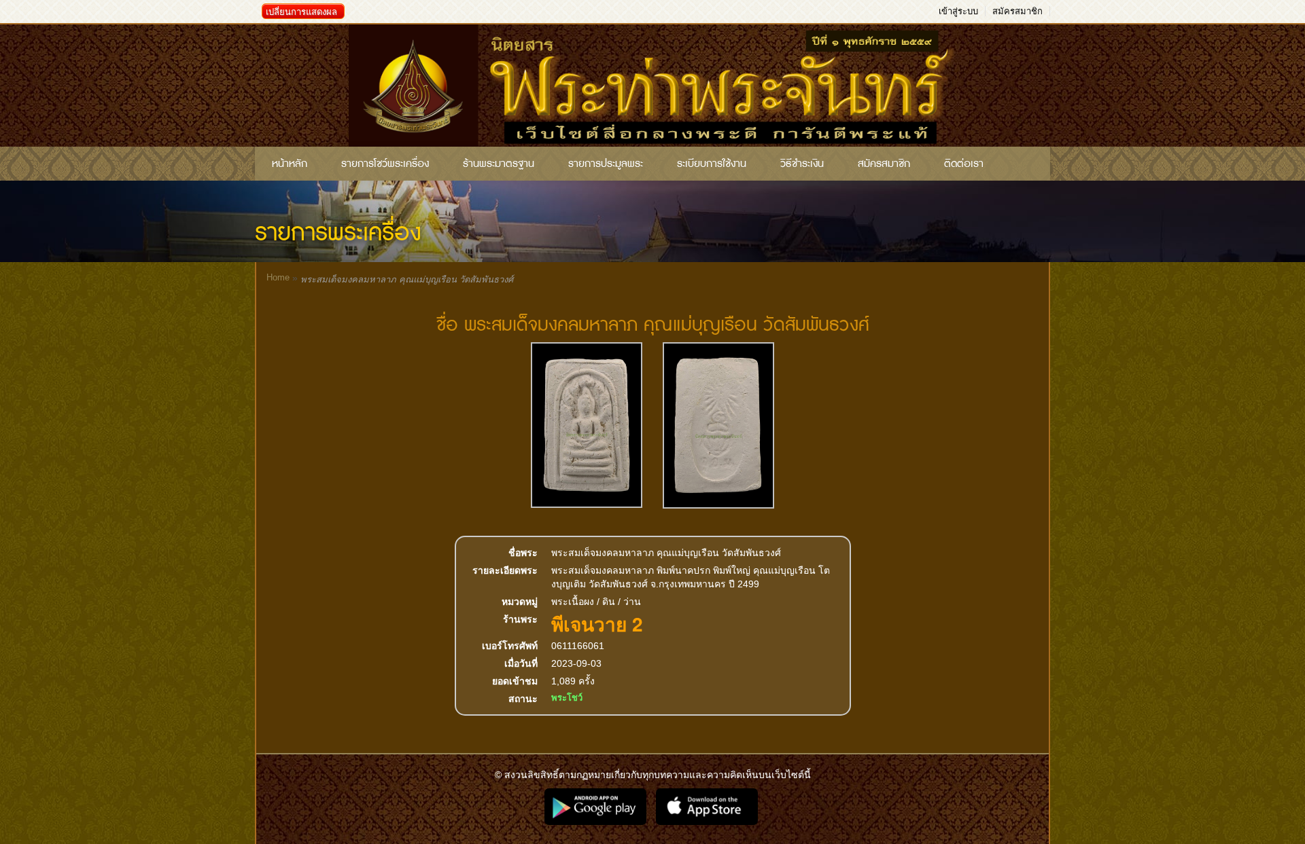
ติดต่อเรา (964, 163)
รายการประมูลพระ (605, 163)
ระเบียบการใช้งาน (711, 163)
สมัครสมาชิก (1017, 11)
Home (278, 277)
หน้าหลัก (289, 163)
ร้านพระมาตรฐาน (498, 163)
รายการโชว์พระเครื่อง (385, 163)
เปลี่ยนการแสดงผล (301, 12)
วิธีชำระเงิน (802, 163)
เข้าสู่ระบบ (958, 11)
